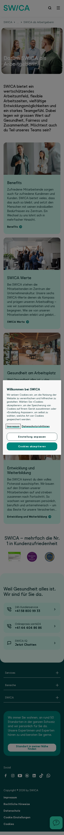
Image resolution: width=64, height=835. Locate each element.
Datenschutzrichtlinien (36, 426)
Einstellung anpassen (32, 436)
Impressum (13, 426)
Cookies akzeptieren (32, 446)
